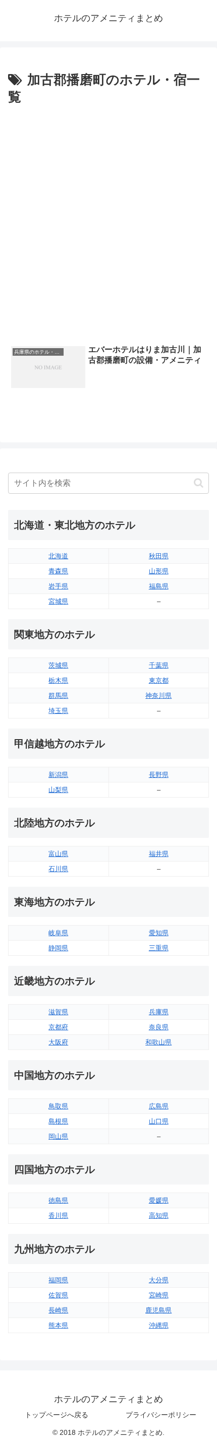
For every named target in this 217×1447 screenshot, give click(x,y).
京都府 (58, 1027)
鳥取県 (58, 1106)
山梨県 (58, 790)
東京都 (159, 680)
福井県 (159, 854)
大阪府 (58, 1042)
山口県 (159, 1121)
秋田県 (159, 556)
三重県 (159, 948)
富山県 (58, 854)
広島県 (159, 1106)
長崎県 (58, 1310)
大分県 (159, 1280)
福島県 (159, 586)
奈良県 (159, 1027)
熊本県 (58, 1325)
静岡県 (58, 948)
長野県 (159, 774)
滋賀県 (58, 1012)
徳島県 (58, 1200)
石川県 (58, 869)
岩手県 (58, 586)
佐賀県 (58, 1295)
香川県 (58, 1215)
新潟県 (58, 774)
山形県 (159, 571)
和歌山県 (158, 1042)
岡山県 (58, 1136)
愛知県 (159, 933)
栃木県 (58, 680)
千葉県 (159, 665)
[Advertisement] (108, 222)
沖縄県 (159, 1325)
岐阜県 (58, 933)
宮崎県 (159, 1295)
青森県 (58, 571)
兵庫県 (159, 1012)
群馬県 (58, 695)
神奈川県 (158, 695)
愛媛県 (159, 1200)
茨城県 (58, 665)
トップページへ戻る (56, 1415)
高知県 (159, 1215)
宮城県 (58, 601)
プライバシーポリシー (161, 1415)
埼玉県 (58, 710)
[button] (198, 483)
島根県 (58, 1121)
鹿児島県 (158, 1310)
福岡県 (58, 1280)
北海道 (58, 556)
